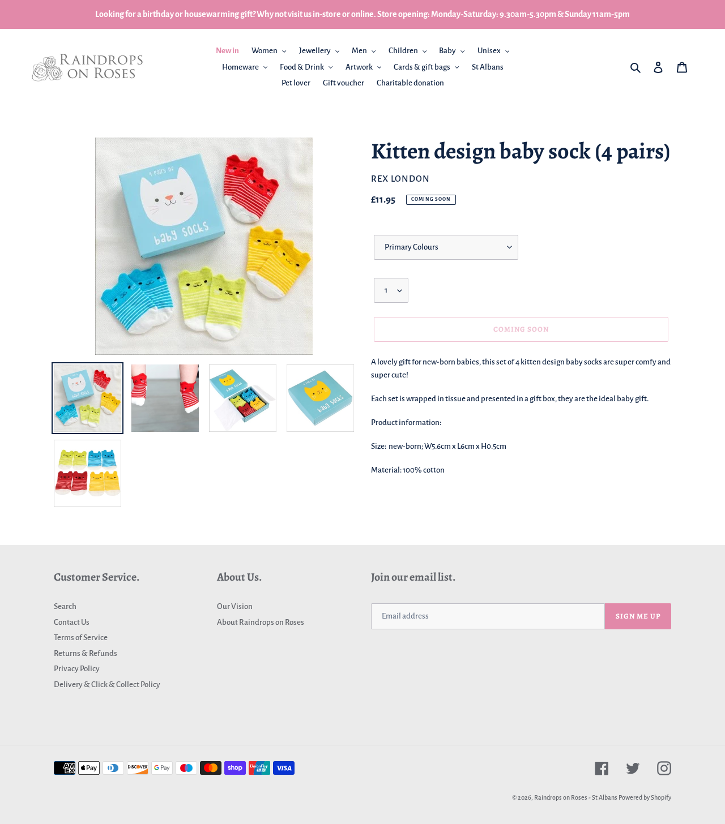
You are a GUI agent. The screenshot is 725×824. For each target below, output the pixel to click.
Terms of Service (81, 637)
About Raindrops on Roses (260, 622)
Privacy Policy (77, 668)
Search (65, 606)
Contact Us (71, 622)
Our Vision (235, 606)
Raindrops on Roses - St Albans (575, 797)
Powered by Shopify (645, 797)
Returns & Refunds (85, 653)
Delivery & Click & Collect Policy (107, 684)
